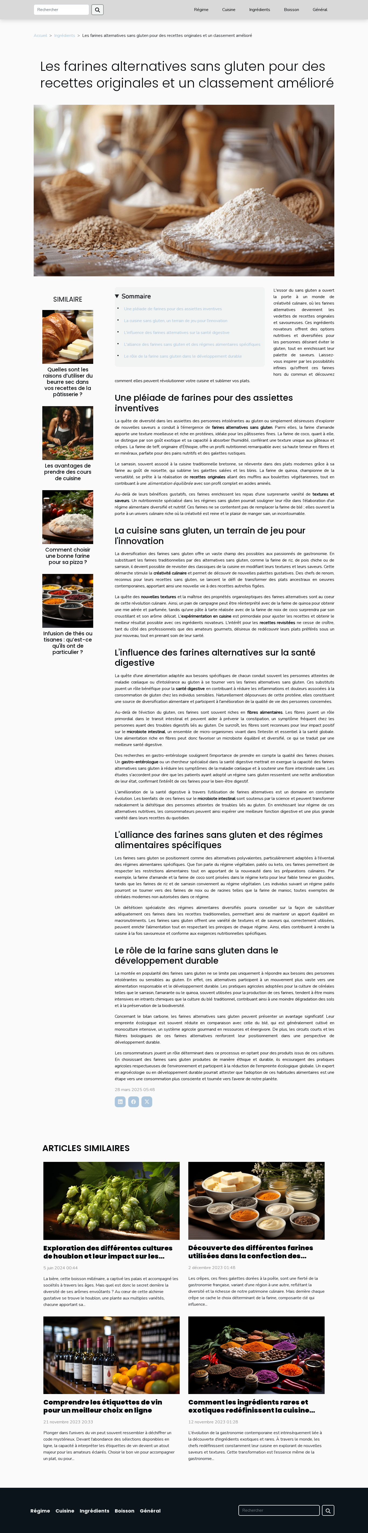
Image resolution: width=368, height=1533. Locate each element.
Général (320, 10)
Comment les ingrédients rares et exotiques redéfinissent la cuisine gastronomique (248, 1410)
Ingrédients (259, 10)
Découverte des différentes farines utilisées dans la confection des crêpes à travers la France (250, 1256)
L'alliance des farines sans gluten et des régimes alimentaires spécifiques (192, 344)
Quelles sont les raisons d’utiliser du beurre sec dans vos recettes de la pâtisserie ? (68, 382)
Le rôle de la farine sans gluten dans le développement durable (183, 356)
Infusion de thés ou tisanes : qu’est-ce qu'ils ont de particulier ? (67, 643)
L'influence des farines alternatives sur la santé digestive (177, 333)
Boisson (291, 10)
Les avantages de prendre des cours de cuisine (67, 472)
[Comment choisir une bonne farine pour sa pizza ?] (67, 517)
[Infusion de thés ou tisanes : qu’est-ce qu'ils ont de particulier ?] (67, 601)
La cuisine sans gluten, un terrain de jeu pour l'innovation (175, 321)
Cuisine (228, 10)
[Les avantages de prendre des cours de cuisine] (67, 433)
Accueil (40, 36)
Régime (201, 10)
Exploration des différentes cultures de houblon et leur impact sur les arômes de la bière (108, 1256)
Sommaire (136, 296)
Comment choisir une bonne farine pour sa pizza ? (67, 556)
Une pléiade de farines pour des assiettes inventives (173, 309)
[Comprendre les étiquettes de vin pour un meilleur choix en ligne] (111, 1355)
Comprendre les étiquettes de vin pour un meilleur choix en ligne (102, 1406)
